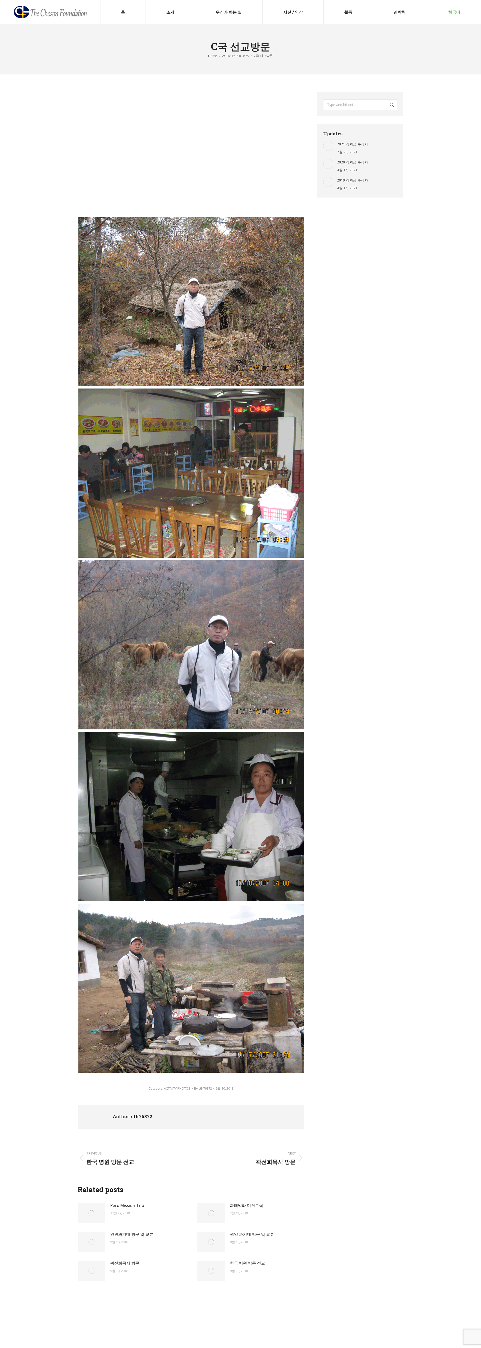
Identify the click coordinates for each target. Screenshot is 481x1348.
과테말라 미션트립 (246, 1205)
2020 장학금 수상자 (352, 162)
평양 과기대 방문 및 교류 (252, 1234)
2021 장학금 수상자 (352, 144)
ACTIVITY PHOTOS (177, 1088)
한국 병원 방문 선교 (247, 1263)
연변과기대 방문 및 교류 (131, 1234)
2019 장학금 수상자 (352, 180)
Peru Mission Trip (127, 1205)
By (203, 1088)
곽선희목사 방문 (124, 1263)
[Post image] (91, 1213)
